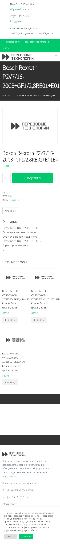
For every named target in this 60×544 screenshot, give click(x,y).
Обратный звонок (19, 9)
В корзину (32, 177)
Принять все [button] (26, 536)
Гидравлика (14, 200)
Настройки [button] (10, 536)
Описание (10, 210)
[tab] (10, 210)
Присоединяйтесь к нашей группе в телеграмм (27, 41)
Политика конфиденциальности (19, 483)
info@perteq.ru (17, 21)
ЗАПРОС (6, 48)
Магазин (6, 95)
